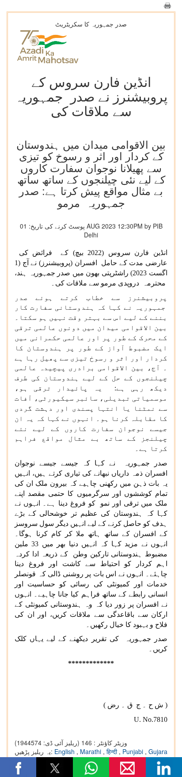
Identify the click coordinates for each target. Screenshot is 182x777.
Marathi (91, 751)
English (65, 751)
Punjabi (133, 751)
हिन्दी (112, 751)
